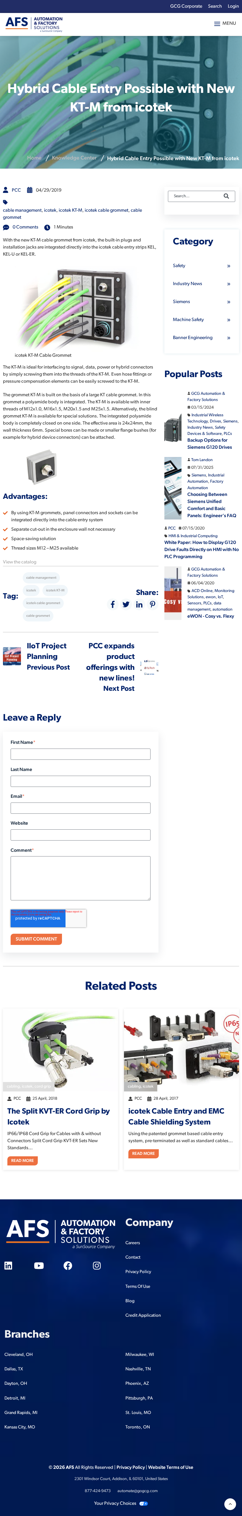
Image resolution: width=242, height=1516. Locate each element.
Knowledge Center (74, 158)
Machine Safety (188, 320)
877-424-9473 (98, 1491)
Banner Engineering (192, 338)
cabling (13, 1086)
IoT (220, 597)
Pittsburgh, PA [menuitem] (139, 1398)
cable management (22, 210)
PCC (16, 190)
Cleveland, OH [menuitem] (18, 1355)
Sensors (194, 603)
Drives (215, 421)
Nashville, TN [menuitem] (138, 1369)
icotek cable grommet (106, 210)
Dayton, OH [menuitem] (15, 1384)
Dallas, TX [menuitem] (13, 1369)
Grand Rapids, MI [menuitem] (20, 1413)
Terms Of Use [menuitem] (137, 1287)
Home (34, 158)
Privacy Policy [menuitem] (138, 1272)
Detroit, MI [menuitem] (14, 1398)
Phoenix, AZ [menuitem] (137, 1384)
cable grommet (38, 616)
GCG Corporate (186, 6)
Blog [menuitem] (130, 1301)
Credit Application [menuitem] (143, 1315)
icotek (50, 210)
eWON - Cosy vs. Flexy (210, 616)
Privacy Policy (131, 1467)
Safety (179, 266)
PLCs (228, 434)
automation (222, 610)
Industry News (187, 284)
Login (233, 6)
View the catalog (19, 562)
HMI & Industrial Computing (193, 536)
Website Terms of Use (170, 1467)
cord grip (43, 1086)
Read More (22, 1161)
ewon (211, 597)
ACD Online (202, 591)
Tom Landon (202, 460)
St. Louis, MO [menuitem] (138, 1413)
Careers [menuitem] (132, 1243)
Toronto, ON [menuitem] (137, 1427)
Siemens (181, 302)
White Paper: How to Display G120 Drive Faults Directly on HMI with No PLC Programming (201, 549)
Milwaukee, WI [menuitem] (139, 1355)
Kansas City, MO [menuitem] (19, 1427)
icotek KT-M (70, 210)
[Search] (226, 196)
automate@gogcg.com (137, 1491)
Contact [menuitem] (132, 1257)
